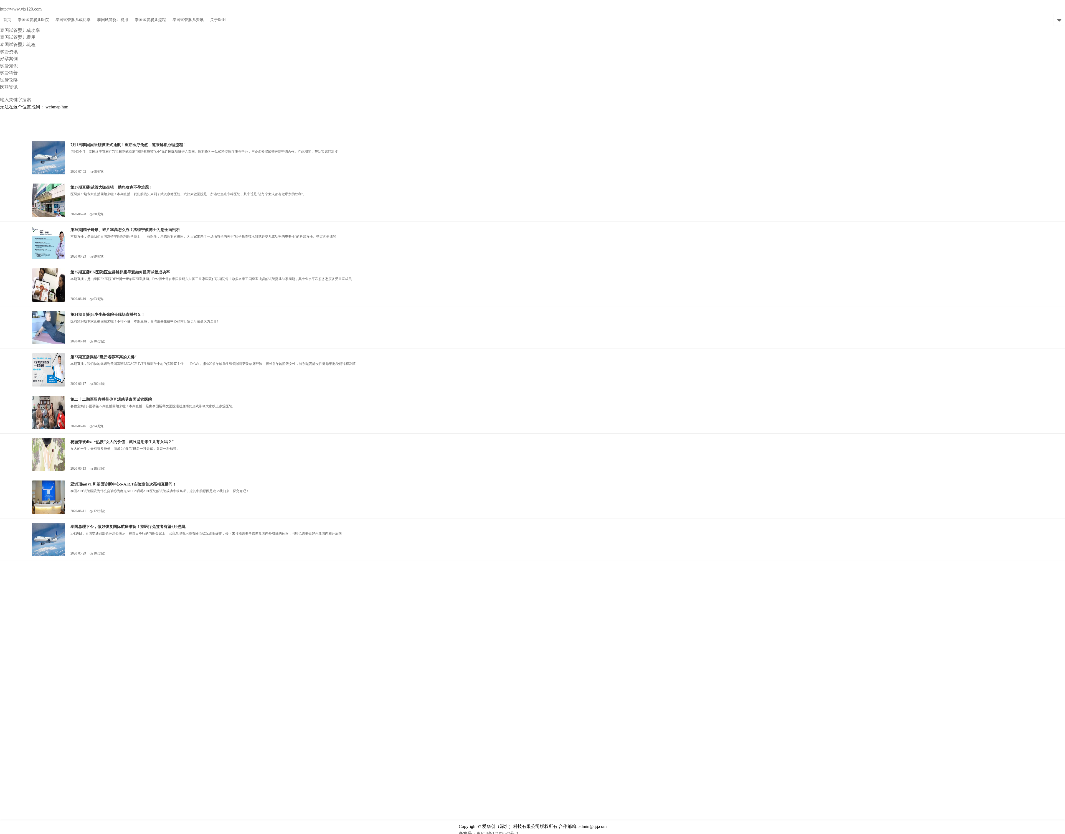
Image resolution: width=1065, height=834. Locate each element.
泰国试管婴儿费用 (18, 37)
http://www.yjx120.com (21, 9)
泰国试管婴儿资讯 (188, 20)
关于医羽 (218, 20)
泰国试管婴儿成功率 (20, 30)
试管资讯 (9, 51)
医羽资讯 (9, 87)
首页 (7, 20)
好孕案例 (9, 58)
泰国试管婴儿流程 (18, 44)
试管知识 (9, 65)
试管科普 (9, 72)
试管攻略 (9, 80)
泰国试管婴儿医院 (33, 20)
